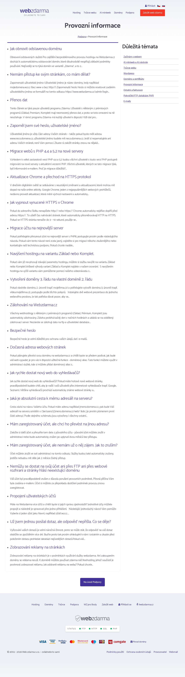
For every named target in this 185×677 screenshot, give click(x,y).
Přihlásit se (125, 605)
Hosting (77, 13)
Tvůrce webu (90, 13)
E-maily (127, 101)
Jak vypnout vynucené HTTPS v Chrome (42, 202)
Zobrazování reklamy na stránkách (37, 547)
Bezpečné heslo (23, 330)
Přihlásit (151, 6)
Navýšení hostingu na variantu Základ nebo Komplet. (52, 253)
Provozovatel (160, 652)
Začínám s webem (133, 57)
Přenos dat (18, 100)
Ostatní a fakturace (133, 90)
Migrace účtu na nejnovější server (36, 228)
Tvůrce (61, 605)
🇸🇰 (163, 6)
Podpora (130, 13)
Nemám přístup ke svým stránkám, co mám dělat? (50, 74)
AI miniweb (105, 13)
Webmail (173, 652)
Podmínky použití (115, 652)
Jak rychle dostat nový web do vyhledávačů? (45, 373)
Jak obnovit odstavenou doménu (36, 49)
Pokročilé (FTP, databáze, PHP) (139, 96)
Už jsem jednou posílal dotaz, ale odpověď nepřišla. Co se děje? (60, 521)
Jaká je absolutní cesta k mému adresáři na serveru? (51, 398)
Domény (118, 13)
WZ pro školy (90, 605)
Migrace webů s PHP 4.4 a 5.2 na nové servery (46, 151)
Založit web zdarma (152, 13)
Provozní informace (133, 85)
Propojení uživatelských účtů (33, 496)
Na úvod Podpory (92, 582)
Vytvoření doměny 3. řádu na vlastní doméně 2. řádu (51, 279)
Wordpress (129, 73)
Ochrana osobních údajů (138, 652)
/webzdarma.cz (145, 605)
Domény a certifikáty (134, 79)
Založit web (107, 605)
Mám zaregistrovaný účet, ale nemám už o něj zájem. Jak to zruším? (63, 445)
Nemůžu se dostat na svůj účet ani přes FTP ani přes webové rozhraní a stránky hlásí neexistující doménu (58, 468)
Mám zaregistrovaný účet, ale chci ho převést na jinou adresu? (59, 424)
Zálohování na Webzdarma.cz (33, 305)
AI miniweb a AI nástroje (136, 62)
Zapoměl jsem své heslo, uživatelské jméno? (45, 125)
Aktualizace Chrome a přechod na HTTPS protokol (50, 177)
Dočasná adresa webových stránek (38, 347)
